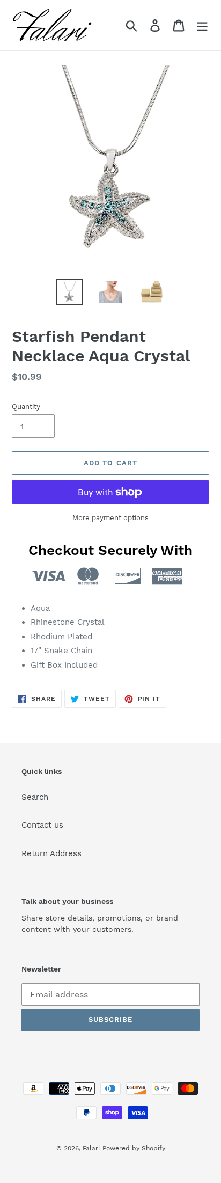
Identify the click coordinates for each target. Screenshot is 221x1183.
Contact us (42, 825)
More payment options (110, 518)
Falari (91, 1148)
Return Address (51, 853)
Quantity (26, 407)
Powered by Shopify (133, 1148)
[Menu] (202, 25)
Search (34, 797)
